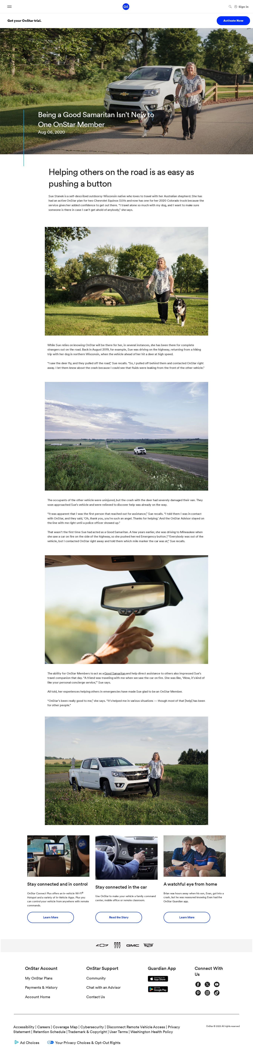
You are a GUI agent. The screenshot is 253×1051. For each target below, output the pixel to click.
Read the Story (118, 917)
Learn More (50, 917)
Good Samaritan (115, 673)
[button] (167, 536)
